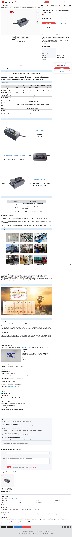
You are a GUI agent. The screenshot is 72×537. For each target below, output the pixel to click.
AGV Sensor (17, 386)
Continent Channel (48, 530)
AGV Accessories (39, 502)
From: (6, 452)
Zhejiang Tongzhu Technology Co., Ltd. (50, 13)
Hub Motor (3, 504)
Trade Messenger (17, 526)
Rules (70, 5)
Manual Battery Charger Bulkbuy (25, 521)
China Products (20, 530)
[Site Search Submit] (47, 2)
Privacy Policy (52, 533)
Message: (5, 458)
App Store (4, 526)
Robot (37, 500)
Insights (58, 530)
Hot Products (14, 530)
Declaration (47, 533)
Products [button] (18, 2)
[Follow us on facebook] (62, 526)
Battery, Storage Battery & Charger (18, 7)
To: (6, 455)
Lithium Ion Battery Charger (36, 519)
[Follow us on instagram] (65, 526)
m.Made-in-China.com (38, 531)
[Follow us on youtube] (67, 526)
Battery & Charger (23, 514)
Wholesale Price (42, 530)
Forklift (54, 502)
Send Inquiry (48, 23)
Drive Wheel (12, 386)
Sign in (70, 2)
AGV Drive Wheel (56, 500)
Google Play (10, 526)
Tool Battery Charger (14, 521)
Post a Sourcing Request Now (30, 467)
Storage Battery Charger (29, 7)
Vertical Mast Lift (4, 500)
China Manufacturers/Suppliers (27, 530)
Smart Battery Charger (53, 514)
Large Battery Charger (5, 521)
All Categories (4, 5)
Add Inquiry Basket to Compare (20, 41)
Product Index (54, 530)
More (2, 523)
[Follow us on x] (64, 526)
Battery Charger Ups (46, 519)
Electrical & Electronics (7, 7)
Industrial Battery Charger (43, 514)
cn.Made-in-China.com (46, 531)
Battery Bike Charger (65, 519)
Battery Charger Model (56, 519)
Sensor (20, 502)
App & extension (58, 5)
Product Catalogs (16, 498)
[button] (44, 2)
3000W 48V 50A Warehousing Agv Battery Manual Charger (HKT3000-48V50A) (7, 489)
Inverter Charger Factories (16, 519)
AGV (9, 386)
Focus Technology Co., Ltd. (29, 533)
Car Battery (16, 514)
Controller (2, 502)
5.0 (58, 65)
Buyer (47, 5)
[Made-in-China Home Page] (7, 2)
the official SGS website (26, 347)
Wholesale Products (36, 530)
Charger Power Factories (6, 519)
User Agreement (41, 533)
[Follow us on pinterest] (68, 526)
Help (52, 5)
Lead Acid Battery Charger (38, 7)
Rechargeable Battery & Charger (7, 514)
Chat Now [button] (64, 23)
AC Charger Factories (26, 519)
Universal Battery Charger (33, 514)
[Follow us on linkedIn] (70, 526)
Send (9, 467)
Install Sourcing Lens (27, 526)
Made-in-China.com (31, 531)
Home (2, 7)
